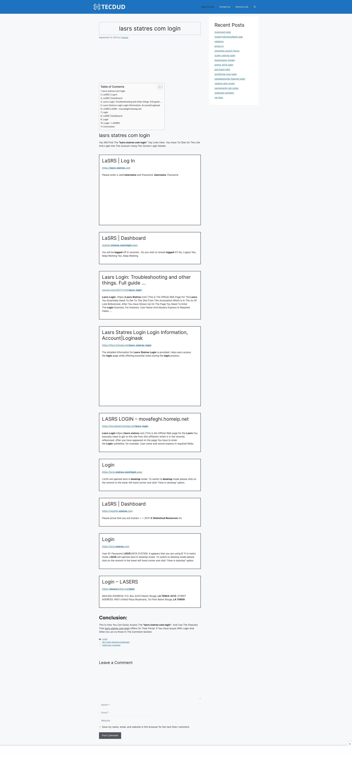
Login (105, 112)
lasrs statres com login (113, 91)
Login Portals (207, 6)
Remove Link (242, 6)
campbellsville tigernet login (230, 78)
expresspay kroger (225, 60)
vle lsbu (219, 97)
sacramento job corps (226, 88)
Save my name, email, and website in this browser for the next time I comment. (146, 727)
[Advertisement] (150, 63)
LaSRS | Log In (110, 94)
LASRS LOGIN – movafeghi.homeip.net (122, 109)
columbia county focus (227, 50)
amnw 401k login (224, 64)
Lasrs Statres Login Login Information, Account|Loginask (131, 105)
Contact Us (224, 6)
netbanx (219, 41)
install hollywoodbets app (229, 36)
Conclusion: (109, 126)
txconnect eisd (223, 32)
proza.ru (219, 46)
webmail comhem (224, 92)
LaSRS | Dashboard (112, 98)
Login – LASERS (112, 123)
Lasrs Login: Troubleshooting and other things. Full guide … (132, 101)
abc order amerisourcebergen (116, 642)
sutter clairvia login (225, 55)
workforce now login (226, 74)
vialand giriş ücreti (225, 83)
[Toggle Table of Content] (159, 87)
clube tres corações (111, 645)
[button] (254, 7)
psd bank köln (222, 69)
